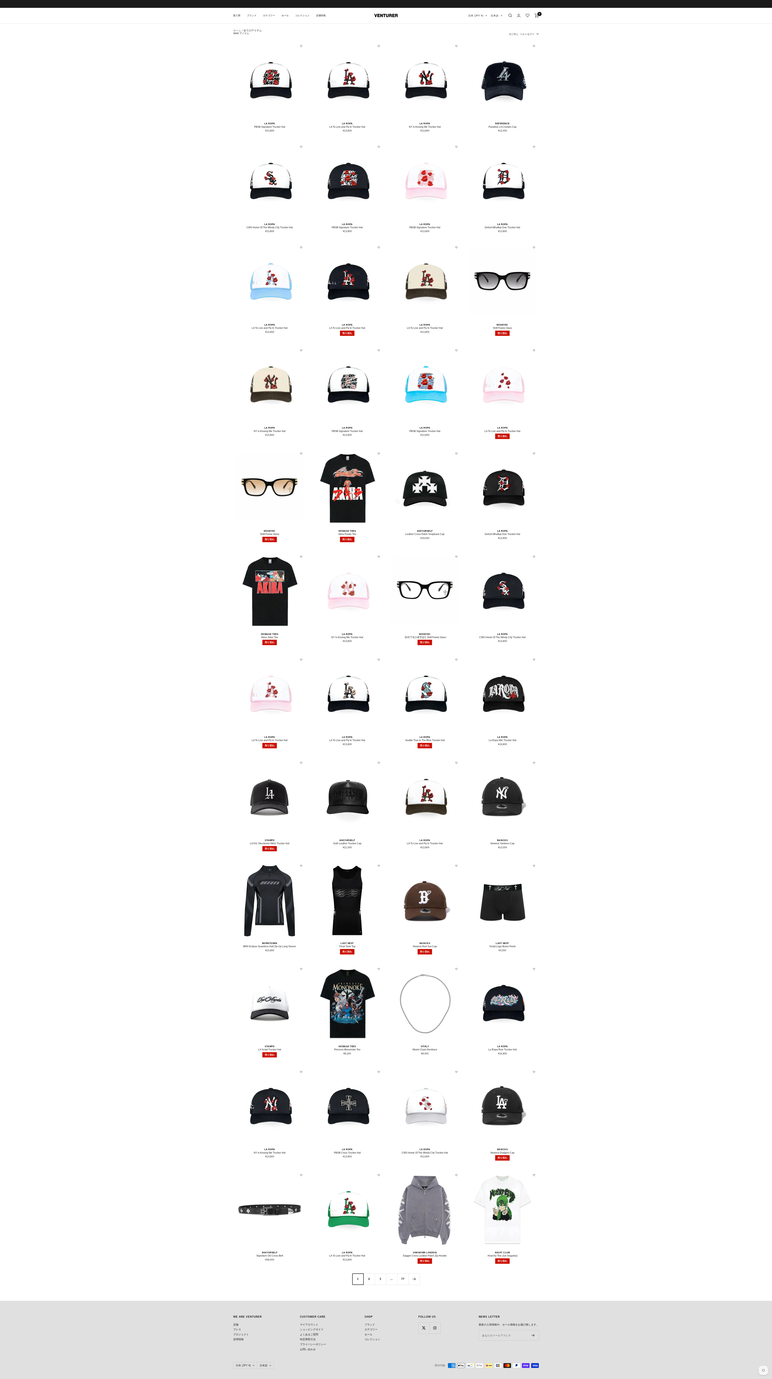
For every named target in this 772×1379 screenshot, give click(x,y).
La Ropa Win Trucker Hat (502, 740)
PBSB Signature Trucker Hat (269, 126)
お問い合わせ (308, 1349)
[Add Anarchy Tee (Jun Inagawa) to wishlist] (534, 1175)
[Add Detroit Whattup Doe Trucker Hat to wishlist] (534, 147)
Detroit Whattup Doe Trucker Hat (502, 227)
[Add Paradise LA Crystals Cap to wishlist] (534, 46)
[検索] (510, 15)
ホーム (237, 30)
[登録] (533, 1335)
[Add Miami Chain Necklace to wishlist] (456, 969)
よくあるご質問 (309, 1334)
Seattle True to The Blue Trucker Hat (425, 740)
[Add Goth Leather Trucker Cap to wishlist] (379, 763)
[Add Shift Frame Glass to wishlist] (534, 247)
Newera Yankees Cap (502, 843)
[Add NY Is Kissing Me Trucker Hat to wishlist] (456, 46)
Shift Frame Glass (502, 328)
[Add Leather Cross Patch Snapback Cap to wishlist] (456, 453)
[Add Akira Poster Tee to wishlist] (379, 453)
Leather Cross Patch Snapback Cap (425, 534)
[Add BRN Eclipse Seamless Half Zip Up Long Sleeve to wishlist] (301, 866)
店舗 (235, 1324)
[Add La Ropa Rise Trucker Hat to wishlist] (534, 969)
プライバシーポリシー (313, 1344)
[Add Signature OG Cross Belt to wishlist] (301, 1175)
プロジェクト (241, 1334)
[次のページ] (414, 1279)
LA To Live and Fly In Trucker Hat (347, 126)
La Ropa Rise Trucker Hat (502, 1049)
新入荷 (236, 15)
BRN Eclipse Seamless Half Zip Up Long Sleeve (269, 946)
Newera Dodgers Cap (502, 1152)
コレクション (302, 15)
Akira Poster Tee (347, 534)
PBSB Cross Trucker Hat (347, 1152)
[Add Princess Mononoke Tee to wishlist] (379, 969)
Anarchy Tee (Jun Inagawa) (502, 1255)
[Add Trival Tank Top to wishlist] (379, 866)
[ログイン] (518, 15)
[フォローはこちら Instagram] (434, 1328)
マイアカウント (309, 1324)
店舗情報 (321, 15)
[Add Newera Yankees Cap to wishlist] (534, 763)
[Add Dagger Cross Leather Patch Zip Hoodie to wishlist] (456, 1175)
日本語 (495, 15)
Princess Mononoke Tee (347, 1049)
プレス (237, 1329)
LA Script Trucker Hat (269, 1049)
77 (402, 1278)
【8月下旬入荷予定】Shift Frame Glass (425, 637)
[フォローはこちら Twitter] (423, 1328)
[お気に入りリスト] (527, 15)
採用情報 (238, 1339)
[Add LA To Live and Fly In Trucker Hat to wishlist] (379, 46)
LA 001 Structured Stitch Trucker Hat (269, 843)
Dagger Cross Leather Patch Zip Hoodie (425, 1255)
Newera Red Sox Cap (425, 946)
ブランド (252, 15)
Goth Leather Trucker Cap (347, 843)
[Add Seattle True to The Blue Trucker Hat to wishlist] (456, 659)
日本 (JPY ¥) (475, 15)
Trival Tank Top (347, 946)
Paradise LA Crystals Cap (502, 126)
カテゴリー (269, 15)
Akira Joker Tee (269, 637)
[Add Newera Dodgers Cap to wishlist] (534, 1072)
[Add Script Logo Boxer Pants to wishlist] (534, 866)
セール (285, 15)
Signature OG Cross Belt (269, 1255)
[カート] (537, 15)
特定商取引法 (308, 1339)
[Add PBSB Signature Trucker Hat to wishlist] (301, 46)
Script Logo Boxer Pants (502, 946)
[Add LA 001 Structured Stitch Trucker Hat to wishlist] (301, 763)
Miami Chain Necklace (425, 1049)
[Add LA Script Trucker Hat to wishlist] (301, 969)
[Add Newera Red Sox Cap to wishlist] (456, 866)
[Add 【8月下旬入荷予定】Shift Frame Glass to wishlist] (456, 556)
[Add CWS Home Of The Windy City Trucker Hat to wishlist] (301, 147)
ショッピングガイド (311, 1329)
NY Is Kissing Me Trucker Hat (425, 126)
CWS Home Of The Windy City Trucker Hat (269, 227)
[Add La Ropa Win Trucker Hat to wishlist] (534, 659)
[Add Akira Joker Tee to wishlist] (301, 556)
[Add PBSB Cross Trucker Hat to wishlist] (379, 1072)
